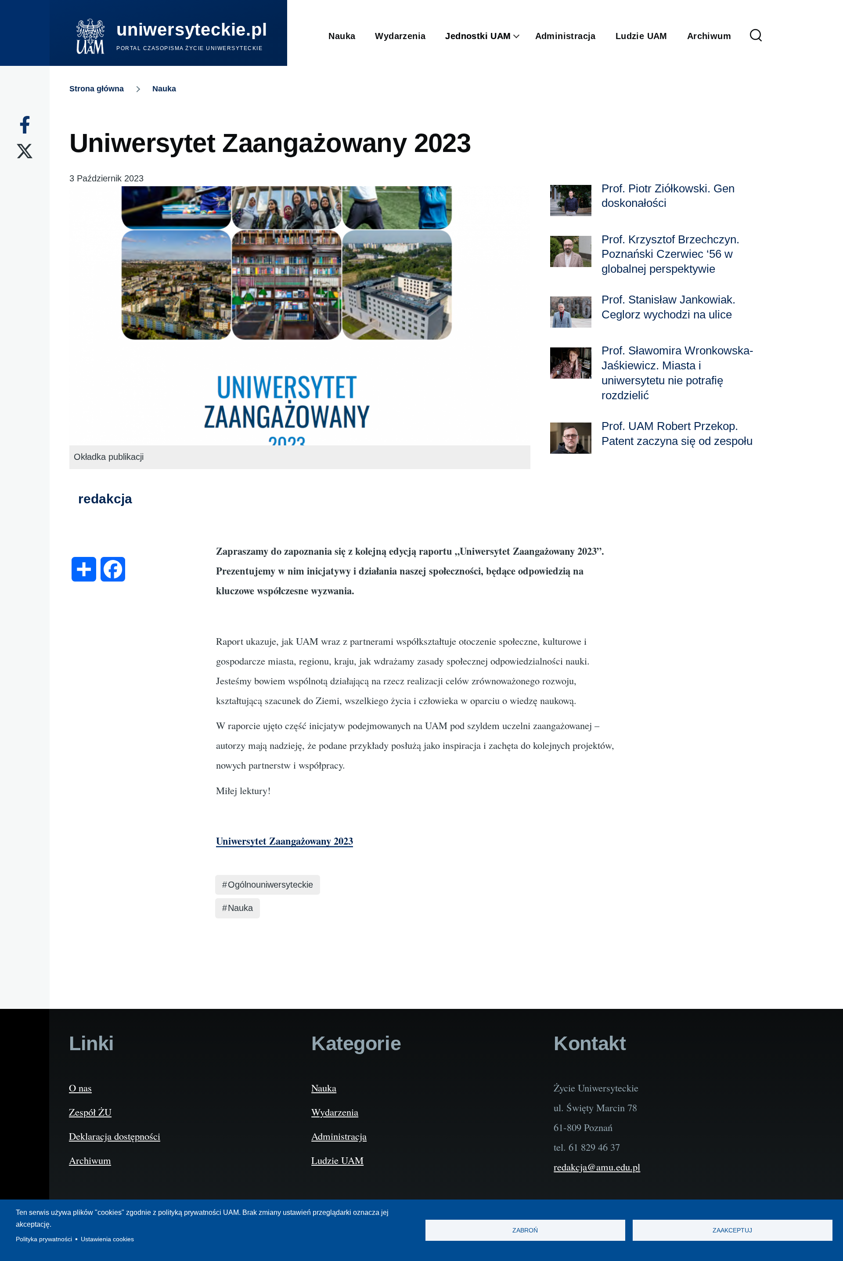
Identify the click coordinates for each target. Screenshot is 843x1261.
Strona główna (96, 88)
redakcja (105, 498)
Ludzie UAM (337, 1160)
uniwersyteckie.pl (191, 29)
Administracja (339, 1135)
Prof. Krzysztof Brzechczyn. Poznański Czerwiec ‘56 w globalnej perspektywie (670, 254)
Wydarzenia (334, 1111)
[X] (24, 151)
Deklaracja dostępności (114, 1135)
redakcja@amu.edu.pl (597, 1166)
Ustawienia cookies (107, 1239)
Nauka (164, 88)
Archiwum (90, 1160)
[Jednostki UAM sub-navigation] (523, 36)
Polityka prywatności (44, 1239)
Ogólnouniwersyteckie (270, 884)
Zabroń (525, 1230)
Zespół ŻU (90, 1111)
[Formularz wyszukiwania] (756, 36)
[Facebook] (24, 125)
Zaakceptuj (732, 1230)
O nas (80, 1087)
